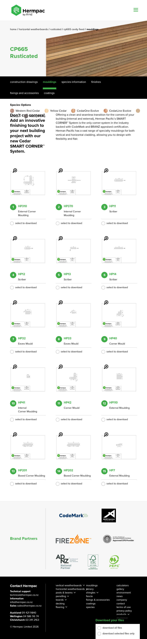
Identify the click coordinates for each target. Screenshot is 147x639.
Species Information (73, 82)
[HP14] (104, 236)
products (121, 614)
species (90, 607)
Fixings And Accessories (24, 93)
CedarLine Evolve (120, 111)
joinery (90, 589)
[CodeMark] (74, 515)
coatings (91, 603)
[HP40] (104, 300)
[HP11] (104, 168)
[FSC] (93, 562)
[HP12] (12, 236)
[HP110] (104, 364)
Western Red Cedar (28, 111)
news (120, 596)
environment (124, 592)
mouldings (92, 585)
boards (60, 599)
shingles (90, 592)
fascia (89, 596)
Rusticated (56, 29)
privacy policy (124, 610)
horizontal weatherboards (70, 589)
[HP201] (12, 432)
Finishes (96, 82)
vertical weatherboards (69, 585)
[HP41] (12, 364)
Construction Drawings (24, 82)
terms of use (124, 607)
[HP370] (58, 168)
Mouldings (49, 82)
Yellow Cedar (58, 111)
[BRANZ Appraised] (109, 515)
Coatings (49, 93)
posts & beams (64, 592)
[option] (73, 48)
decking (60, 603)
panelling (61, 596)
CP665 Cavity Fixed (74, 29)
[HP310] (12, 168)
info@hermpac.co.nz (21, 602)
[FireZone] (74, 538)
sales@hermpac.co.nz (29, 605)
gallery (120, 589)
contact (121, 603)
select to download (26, 223)
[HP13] (58, 236)
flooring (60, 607)
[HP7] (104, 432)
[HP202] (58, 432)
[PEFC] (114, 562)
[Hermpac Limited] (28, 10)
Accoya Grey (38, 116)
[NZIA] (118, 539)
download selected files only (118, 633)
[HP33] (58, 300)
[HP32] (12, 300)
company (122, 599)
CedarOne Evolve (88, 111)
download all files (112, 627)
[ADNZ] (67, 562)
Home (13, 29)
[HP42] (58, 364)
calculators (123, 585)
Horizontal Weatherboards (34, 29)
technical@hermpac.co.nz (24, 594)
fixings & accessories (98, 599)
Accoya (14, 116)
